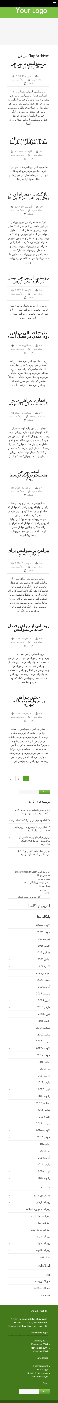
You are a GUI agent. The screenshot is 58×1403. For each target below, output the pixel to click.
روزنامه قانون (43, 1250)
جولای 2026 (43, 931)
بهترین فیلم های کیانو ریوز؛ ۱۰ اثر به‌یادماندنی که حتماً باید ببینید (33, 852)
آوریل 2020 (44, 986)
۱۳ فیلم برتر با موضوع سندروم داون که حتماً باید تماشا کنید (32, 828)
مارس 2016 (43, 1164)
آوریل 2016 (44, 1157)
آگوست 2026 (43, 925)
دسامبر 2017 (43, 1027)
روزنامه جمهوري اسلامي (37, 1209)
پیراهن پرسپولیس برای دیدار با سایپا (28, 551)
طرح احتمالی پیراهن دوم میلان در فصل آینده (28, 334)
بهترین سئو (45, 889)
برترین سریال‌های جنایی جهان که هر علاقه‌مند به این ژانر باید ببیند (32, 811)
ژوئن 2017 (44, 1061)
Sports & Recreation (38, 1372)
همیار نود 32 (44, 885)
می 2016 (45, 1150)
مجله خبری (37, 79)
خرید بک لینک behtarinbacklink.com (32, 871)
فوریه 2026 (44, 938)
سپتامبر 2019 (43, 993)
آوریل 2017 (44, 1075)
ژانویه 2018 (44, 1020)
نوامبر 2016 (43, 1109)
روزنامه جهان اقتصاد (39, 1215)
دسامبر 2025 (43, 952)
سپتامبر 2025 (43, 973)
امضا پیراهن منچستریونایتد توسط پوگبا (28, 474)
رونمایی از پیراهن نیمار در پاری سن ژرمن (28, 278)
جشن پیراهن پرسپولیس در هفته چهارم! (28, 700)
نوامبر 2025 (43, 959)
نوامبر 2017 (43, 1034)
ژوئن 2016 (44, 1144)
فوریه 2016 (44, 1171)
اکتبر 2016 (44, 1116)
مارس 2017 (43, 1082)
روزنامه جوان (43, 1222)
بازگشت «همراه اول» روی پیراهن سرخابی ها (28, 195)
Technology (42, 1369)
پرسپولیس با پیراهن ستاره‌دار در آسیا (28, 64)
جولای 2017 (43, 1055)
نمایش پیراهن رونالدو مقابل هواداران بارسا (28, 140)
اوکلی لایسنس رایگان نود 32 (36, 882)
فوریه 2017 (44, 1089)
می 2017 (45, 1068)
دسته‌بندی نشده (37, 416)
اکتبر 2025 (44, 966)
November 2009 (39, 1347)
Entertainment (40, 1365)
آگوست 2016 (43, 1130)
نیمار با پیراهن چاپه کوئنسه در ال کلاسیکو (28, 401)
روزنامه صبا (44, 1243)
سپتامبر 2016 (43, 1123)
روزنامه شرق (43, 1236)
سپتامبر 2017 (43, 1041)
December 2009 (39, 1344)
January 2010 (41, 1340)
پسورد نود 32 (44, 878)
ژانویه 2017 (44, 1096)
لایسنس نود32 (43, 875)
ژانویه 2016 (44, 1178)
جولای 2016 (43, 1137)
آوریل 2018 (44, 1000)
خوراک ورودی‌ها (42, 1281)
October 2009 (40, 1351)
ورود (47, 1274)
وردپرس (45, 1294)
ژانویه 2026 (44, 945)
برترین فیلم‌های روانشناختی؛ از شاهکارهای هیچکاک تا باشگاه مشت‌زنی (34, 841)
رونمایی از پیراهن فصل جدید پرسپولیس (28, 627)
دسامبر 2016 (43, 1102)
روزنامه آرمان (43, 1202)
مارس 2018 (43, 1007)
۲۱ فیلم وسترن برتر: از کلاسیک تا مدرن (30, 820)
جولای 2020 (43, 979)
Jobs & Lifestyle (40, 1376)
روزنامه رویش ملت (40, 1229)
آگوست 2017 (43, 1048)
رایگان (47, 893)
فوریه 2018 (44, 1014)
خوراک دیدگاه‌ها (42, 1287)
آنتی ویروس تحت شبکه (29, 896)
